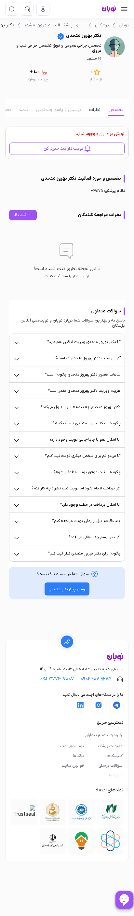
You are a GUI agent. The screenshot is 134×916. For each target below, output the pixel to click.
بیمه (23, 110)
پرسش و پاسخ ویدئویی (58, 110)
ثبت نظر (23, 215)
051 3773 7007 (57, 679)
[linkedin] (80, 705)
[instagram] (98, 705)
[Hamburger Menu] (124, 9)
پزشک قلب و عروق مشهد (48, 25)
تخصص (116, 110)
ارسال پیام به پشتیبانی (67, 589)
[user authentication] (42, 9)
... (83, 25)
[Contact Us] (27, 9)
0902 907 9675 (96, 679)
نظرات (94, 110)
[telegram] (116, 705)
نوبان (124, 25)
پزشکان (102, 25)
